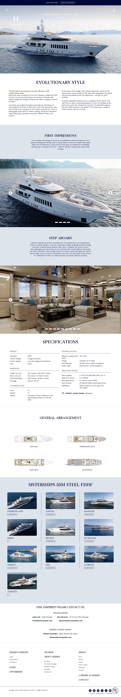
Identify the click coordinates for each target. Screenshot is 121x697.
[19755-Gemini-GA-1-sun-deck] (34, 439)
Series (11, 657)
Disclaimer (109, 693)
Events (81, 662)
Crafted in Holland (49, 666)
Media (82, 652)
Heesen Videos (83, 665)
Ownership (16, 671)
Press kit (81, 670)
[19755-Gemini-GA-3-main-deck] (34, 462)
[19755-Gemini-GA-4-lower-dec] (87, 462)
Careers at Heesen (89, 675)
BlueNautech (48, 672)
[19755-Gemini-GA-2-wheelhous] (87, 439)
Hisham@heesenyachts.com (60, 637)
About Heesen (52, 656)
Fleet (13, 667)
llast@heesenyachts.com (42, 621)
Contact (84, 679)
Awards (48, 652)
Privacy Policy (100, 693)
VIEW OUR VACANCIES (67, 2)
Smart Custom (14, 659)
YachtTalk (81, 667)
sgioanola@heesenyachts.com (70, 621)
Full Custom (13, 662)
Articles (81, 659)
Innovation (47, 669)
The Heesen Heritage (50, 664)
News (80, 657)
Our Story (47, 661)
